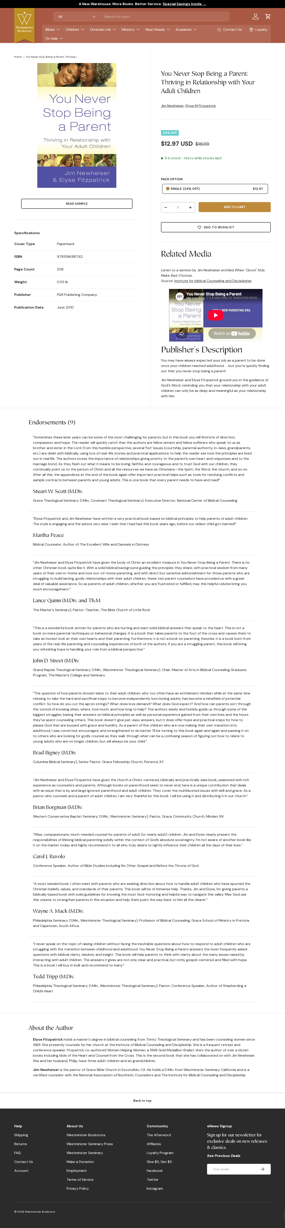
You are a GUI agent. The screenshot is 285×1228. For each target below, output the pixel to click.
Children (72, 29)
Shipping (21, 1135)
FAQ (17, 1152)
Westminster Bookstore (86, 1135)
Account (21, 1170)
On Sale (51, 38)
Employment (77, 1170)
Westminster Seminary (85, 1152)
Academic (184, 29)
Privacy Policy (78, 1188)
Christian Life (100, 29)
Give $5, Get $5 (159, 1161)
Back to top (142, 1101)
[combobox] (141, 17)
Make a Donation (80, 1161)
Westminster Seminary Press (90, 1144)
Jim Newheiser (172, 105)
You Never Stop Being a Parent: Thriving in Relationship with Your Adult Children (52, 56)
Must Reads (155, 29)
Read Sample (77, 204)
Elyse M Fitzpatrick (200, 105)
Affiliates (154, 1144)
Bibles (50, 29)
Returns (20, 1144)
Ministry (128, 29)
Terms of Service (80, 1179)
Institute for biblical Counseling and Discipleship (213, 280)
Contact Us (23, 1161)
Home (18, 56)
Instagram (155, 1188)
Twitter (153, 1179)
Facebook (155, 1170)
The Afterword (159, 1135)
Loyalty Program (160, 1152)
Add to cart (235, 207)
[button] (268, 16)
